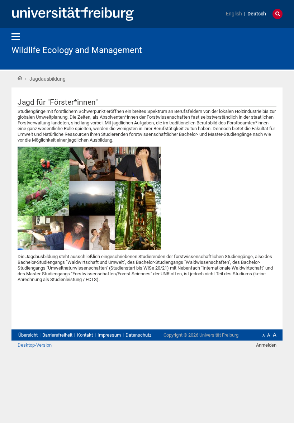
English (234, 14)
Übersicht (28, 335)
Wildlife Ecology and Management (76, 50)
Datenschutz (138, 335)
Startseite (20, 78)
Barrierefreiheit (57, 335)
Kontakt (85, 335)
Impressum (109, 335)
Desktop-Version (35, 345)
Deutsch (256, 14)
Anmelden (266, 345)
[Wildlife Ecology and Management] (247, 48)
